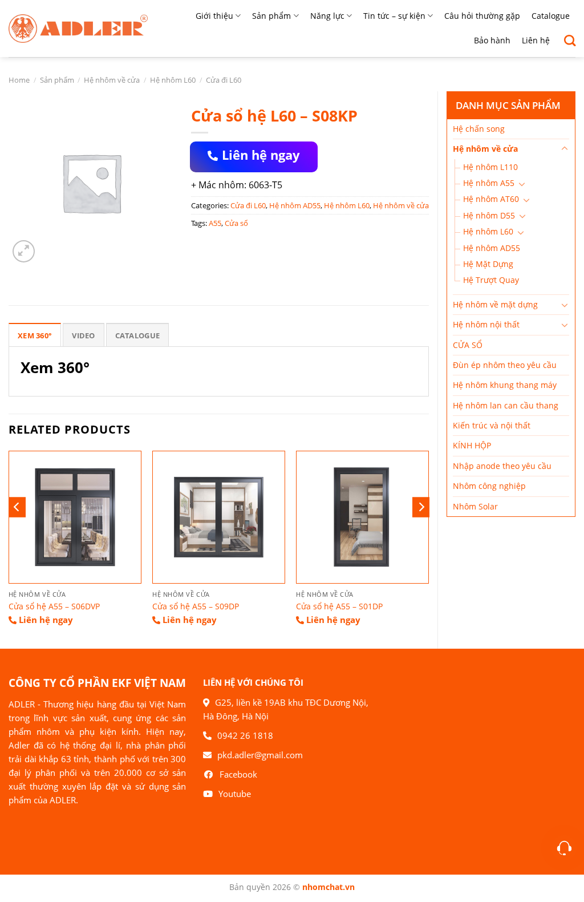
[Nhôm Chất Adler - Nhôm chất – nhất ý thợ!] (78, 28)
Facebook (238, 774)
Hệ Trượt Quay (491, 279)
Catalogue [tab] (137, 335)
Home (19, 80)
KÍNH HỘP (472, 445)
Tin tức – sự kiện (394, 15)
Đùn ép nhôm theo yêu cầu (505, 364)
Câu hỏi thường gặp (482, 15)
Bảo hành (492, 40)
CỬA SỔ (467, 344)
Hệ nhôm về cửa (112, 80)
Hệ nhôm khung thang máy (505, 384)
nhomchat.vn (328, 886)
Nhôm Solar (475, 506)
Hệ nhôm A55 (488, 182)
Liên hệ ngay (261, 154)
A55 (215, 223)
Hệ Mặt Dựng (488, 263)
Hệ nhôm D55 (489, 215)
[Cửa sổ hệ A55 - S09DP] (218, 517)
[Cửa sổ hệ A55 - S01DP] (362, 517)
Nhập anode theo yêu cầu (502, 465)
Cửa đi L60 (223, 80)
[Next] (420, 507)
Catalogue (551, 15)
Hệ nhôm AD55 (491, 247)
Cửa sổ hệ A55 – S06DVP (54, 606)
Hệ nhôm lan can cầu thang (505, 405)
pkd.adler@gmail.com (260, 755)
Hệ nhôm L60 (173, 80)
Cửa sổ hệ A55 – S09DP (195, 606)
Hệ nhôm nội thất (486, 324)
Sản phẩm (271, 15)
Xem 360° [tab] (35, 335)
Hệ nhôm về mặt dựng (495, 304)
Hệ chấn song (479, 128)
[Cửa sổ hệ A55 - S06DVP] (75, 517)
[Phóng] (24, 251)
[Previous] (17, 507)
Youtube (234, 793)
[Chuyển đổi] (564, 149)
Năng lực (327, 15)
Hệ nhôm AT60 (491, 198)
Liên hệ (536, 40)
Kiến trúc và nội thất (491, 425)
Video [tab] (83, 335)
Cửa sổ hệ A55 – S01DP (339, 606)
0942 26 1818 (245, 735)
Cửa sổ (236, 223)
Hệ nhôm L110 (490, 166)
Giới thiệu (214, 15)
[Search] (565, 40)
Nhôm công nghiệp (489, 485)
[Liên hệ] (564, 848)
